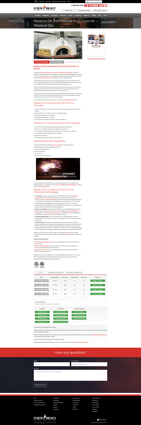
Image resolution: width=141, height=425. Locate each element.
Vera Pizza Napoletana (43, 186)
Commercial (54, 15)
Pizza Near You (76, 400)
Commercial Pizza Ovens (40, 404)
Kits (40, 272)
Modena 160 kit (42, 318)
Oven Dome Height (59, 185)
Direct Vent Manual (79, 315)
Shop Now (37, 15)
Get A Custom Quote (100, 10)
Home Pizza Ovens (38, 400)
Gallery (70, 15)
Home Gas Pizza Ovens (39, 402)
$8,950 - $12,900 (98, 280)
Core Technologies (60, 315)
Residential (46, 15)
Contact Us (48, 1)
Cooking (94, 15)
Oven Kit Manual (79, 312)
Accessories (63, 15)
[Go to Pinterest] (89, 5)
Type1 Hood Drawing (79, 318)
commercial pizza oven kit (48, 72)
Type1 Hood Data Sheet (61, 322)
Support (55, 404)
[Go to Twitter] (102, 5)
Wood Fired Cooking (58, 402)
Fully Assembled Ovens (68, 100)
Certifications (95, 402)
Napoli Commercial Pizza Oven (42, 250)
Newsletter (95, 411)
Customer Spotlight (84, 10)
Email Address (75, 361)
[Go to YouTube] (106, 5)
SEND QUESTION (40, 385)
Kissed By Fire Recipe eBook (59, 1)
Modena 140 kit (42, 315)
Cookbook (75, 404)
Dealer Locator (76, 398)
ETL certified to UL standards (63, 72)
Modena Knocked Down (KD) (42, 246)
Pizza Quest (75, 402)
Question (36, 368)
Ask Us (105, 15)
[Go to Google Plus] (85, 5)
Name (35, 361)
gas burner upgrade (57, 145)
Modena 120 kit (42, 312)
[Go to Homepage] (45, 7)
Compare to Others (60, 318)
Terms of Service (96, 398)
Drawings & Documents (73, 62)
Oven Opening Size (71, 185)
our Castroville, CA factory (49, 199)
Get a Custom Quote (41, 62)
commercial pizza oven (45, 78)
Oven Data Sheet (61, 312)
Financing (55, 409)
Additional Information (74, 272)
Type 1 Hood (69, 234)
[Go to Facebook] (99, 5)
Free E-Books (95, 404)
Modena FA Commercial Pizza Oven (43, 242)
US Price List (95, 400)
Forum (68, 1)
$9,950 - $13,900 (98, 289)
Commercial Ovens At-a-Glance (98, 335)
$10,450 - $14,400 (98, 294)
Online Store (68, 10)
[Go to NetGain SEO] (92, 420)
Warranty (75, 409)
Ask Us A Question (57, 62)
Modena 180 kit (42, 322)
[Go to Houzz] (92, 5)
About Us (42, 1)
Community (78, 15)
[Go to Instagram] (95, 5)
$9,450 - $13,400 (97, 285)
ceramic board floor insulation (52, 213)
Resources (86, 15)
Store (35, 398)
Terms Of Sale (95, 407)
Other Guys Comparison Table (80, 342)
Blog (100, 15)
